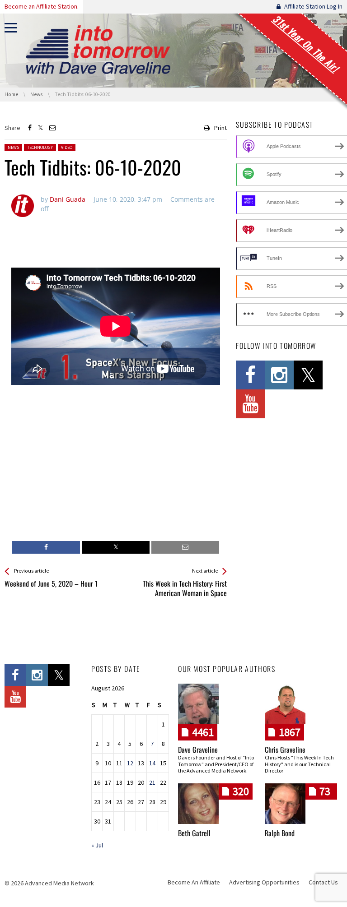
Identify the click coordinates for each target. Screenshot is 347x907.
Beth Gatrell (194, 833)
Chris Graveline (285, 749)
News (13, 147)
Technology (40, 147)
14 (152, 763)
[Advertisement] (115, 237)
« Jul (97, 845)
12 (130, 763)
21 (152, 782)
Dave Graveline (198, 749)
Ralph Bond (280, 833)
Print (220, 128)
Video (66, 147)
